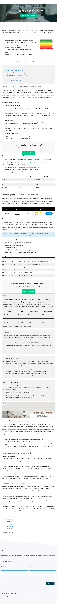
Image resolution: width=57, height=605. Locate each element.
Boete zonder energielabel (20, 434)
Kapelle (35, 162)
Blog (18, 596)
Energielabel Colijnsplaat (10, 523)
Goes (29, 162)
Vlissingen (47, 162)
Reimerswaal (40, 162)
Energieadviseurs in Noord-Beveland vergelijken (16, 75)
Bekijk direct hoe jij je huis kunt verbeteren (31, 235)
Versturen (50, 583)
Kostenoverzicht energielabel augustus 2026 (15, 73)
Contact (35, 596)
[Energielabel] (4, 2)
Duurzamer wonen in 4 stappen (12, 77)
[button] (29, 61)
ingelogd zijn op (8, 535)
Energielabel (3, 593)
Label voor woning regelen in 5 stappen (14, 72)
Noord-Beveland (30, 480)
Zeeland (39, 501)
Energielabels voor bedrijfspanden (13, 78)
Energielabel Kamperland (10, 526)
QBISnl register (10, 201)
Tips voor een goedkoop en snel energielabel (15, 70)
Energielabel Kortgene (9, 519)
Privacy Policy (26, 596)
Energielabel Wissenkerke (10, 524)
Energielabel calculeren (12, 229)
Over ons (21, 596)
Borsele (32, 162)
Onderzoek (14, 596)
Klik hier (47, 161)
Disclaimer (31, 596)
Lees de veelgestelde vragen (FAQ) (13, 80)
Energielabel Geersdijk (9, 528)
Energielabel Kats (8, 521)
